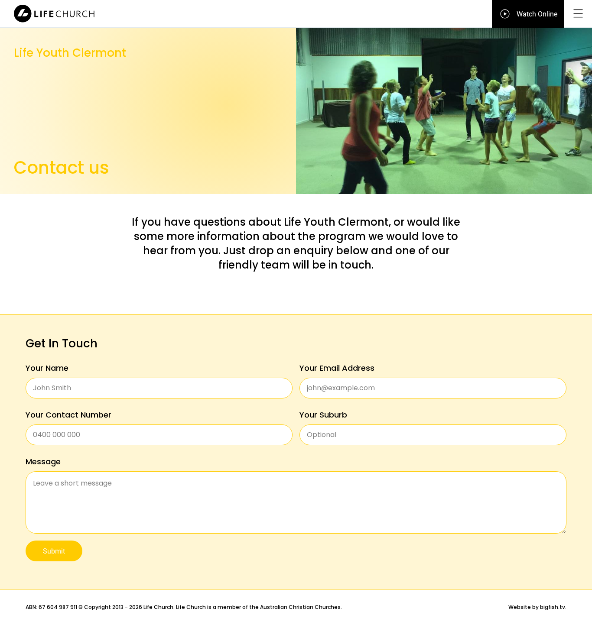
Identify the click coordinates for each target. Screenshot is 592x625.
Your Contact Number (68, 414)
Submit (54, 550)
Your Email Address (336, 368)
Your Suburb (323, 414)
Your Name (47, 368)
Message (43, 461)
